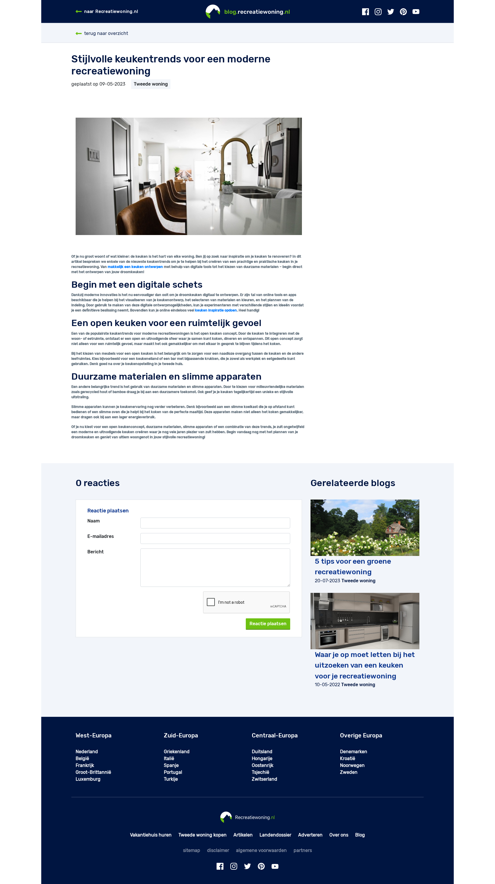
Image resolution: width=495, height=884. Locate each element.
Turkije (171, 779)
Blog (360, 835)
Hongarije (262, 758)
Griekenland (177, 751)
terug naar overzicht (106, 33)
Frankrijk (85, 765)
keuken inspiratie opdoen (216, 310)
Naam (93, 521)
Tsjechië (260, 772)
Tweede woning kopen (202, 835)
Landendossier (275, 835)
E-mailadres (100, 536)
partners (303, 850)
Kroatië (347, 758)
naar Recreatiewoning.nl (111, 11)
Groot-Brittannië (93, 772)
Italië (169, 758)
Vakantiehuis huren (151, 835)
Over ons (338, 835)
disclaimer (218, 850)
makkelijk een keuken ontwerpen (135, 267)
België (82, 758)
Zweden (349, 772)
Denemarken (353, 751)
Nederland (87, 751)
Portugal (173, 772)
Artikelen (243, 835)
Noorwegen (352, 765)
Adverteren (310, 835)
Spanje (171, 765)
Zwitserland (264, 779)
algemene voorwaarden (261, 850)
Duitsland (262, 751)
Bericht (95, 552)
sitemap (191, 850)
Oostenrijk (262, 765)
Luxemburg (88, 779)
